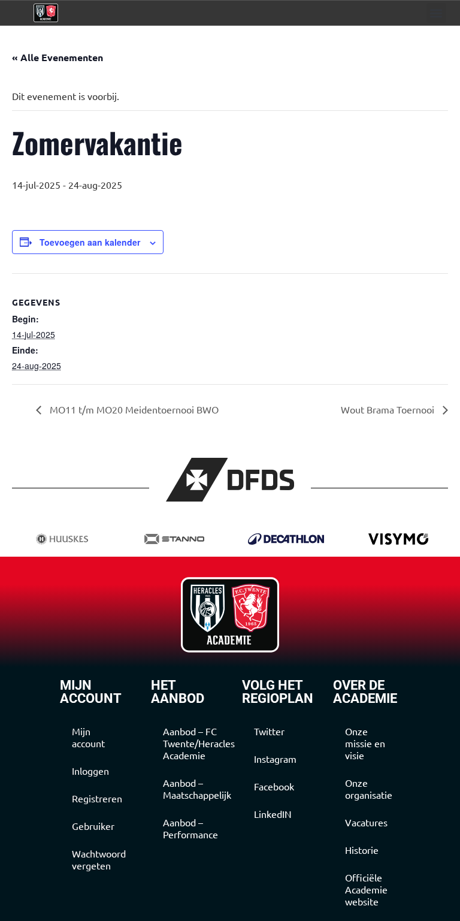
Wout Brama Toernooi (389, 409)
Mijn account (88, 737)
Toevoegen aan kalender (90, 242)
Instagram (275, 759)
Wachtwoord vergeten (99, 859)
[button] (436, 13)
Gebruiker (93, 826)
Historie (362, 850)
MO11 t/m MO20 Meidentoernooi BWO (133, 409)
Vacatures (366, 822)
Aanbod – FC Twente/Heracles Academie (190, 743)
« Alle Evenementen (57, 57)
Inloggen (90, 771)
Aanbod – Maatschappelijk (190, 789)
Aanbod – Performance (190, 828)
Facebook (274, 786)
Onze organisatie (368, 789)
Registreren (97, 798)
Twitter (269, 731)
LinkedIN (273, 814)
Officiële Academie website (366, 889)
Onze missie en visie (365, 743)
